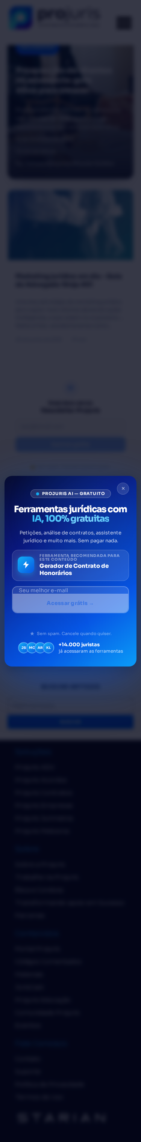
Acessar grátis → (70, 602)
